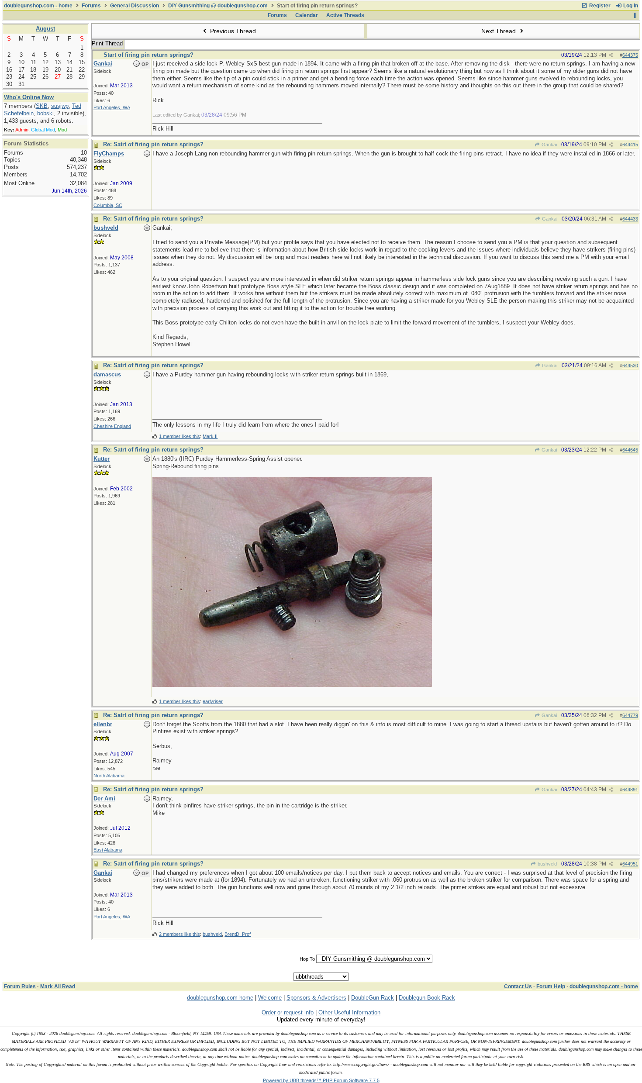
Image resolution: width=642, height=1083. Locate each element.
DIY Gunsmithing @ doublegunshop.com (218, 6)
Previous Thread (232, 31)
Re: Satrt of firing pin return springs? (153, 144)
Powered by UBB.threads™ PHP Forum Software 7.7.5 (321, 1080)
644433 (630, 218)
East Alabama (107, 849)
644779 (630, 715)
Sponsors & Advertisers (316, 997)
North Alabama (108, 775)
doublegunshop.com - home (38, 6)
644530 (630, 365)
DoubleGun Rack (372, 997)
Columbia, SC (107, 205)
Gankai (548, 144)
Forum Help (550, 986)
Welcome (270, 997)
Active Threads (345, 15)
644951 (630, 863)
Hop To (307, 959)
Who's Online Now (29, 97)
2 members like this (179, 934)
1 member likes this (179, 436)
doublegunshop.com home (220, 997)
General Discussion (134, 6)
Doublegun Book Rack (427, 997)
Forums (91, 6)
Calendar (306, 15)
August (45, 28)
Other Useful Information (349, 1012)
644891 (630, 789)
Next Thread (499, 31)
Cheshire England (112, 426)
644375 (630, 55)
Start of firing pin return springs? (148, 55)
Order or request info (288, 1012)
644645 (630, 449)
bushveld (546, 863)
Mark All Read (57, 986)
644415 (630, 144)
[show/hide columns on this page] (634, 15)
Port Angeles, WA (111, 107)
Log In (630, 6)
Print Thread (107, 43)
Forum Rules (20, 986)
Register (599, 6)
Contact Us (518, 986)
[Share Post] (610, 55)
